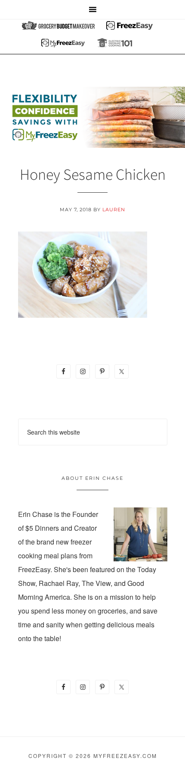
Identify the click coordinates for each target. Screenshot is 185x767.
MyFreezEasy (92, 117)
